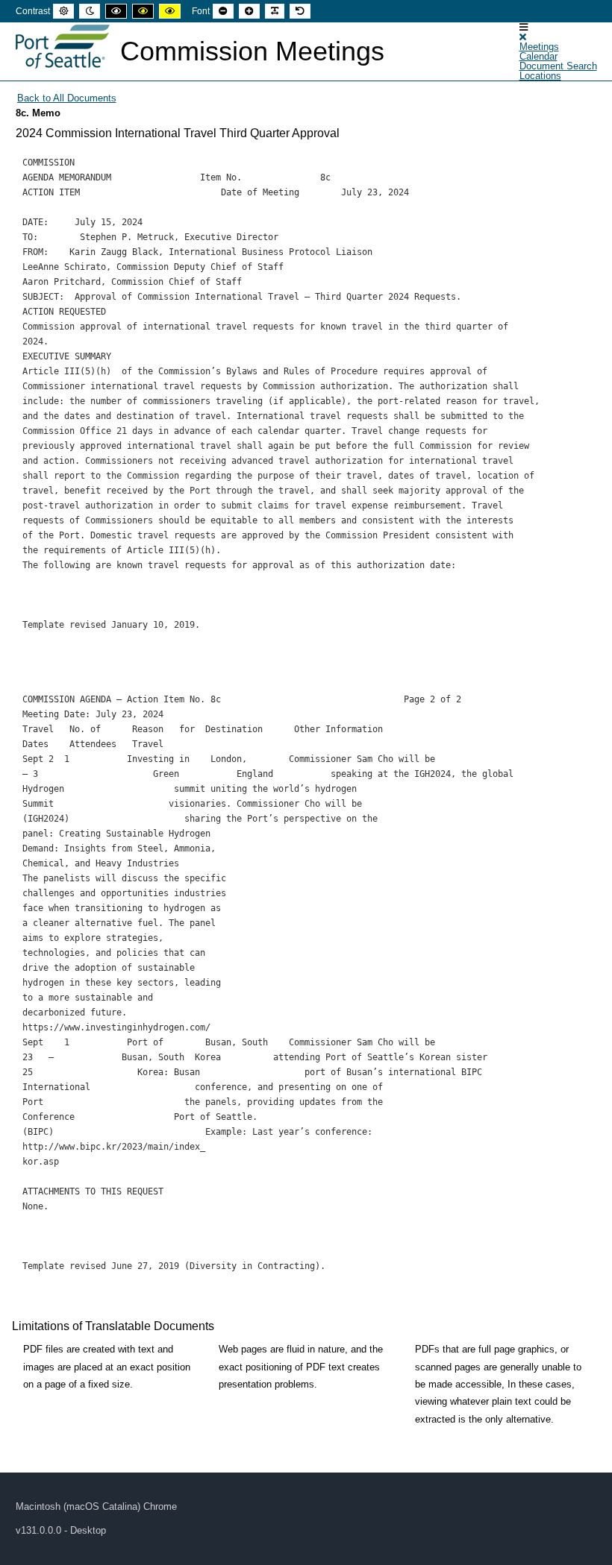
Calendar (538, 56)
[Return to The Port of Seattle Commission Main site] (63, 47)
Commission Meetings (252, 51)
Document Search (558, 66)
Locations (540, 75)
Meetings (539, 46)
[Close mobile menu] (522, 36)
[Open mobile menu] (523, 27)
